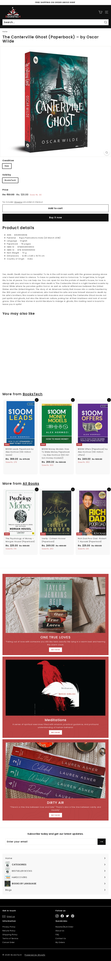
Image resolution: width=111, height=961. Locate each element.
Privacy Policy (8, 927)
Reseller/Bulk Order (64, 927)
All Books (31, 483)
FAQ (57, 934)
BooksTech (10, 180)
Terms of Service (10, 938)
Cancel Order (8, 942)
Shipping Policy (9, 934)
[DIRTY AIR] (55, 770)
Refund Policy (8, 930)
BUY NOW (55, 649)
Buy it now (55, 217)
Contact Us (61, 938)
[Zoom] (106, 152)
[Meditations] (55, 688)
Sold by (6, 174)
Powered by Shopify (35, 955)
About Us (60, 930)
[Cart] (100, 12)
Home (4, 31)
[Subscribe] (102, 842)
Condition (8, 160)
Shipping (18, 202)
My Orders (60, 942)
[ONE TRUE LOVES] (55, 605)
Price (5, 189)
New (7, 166)
